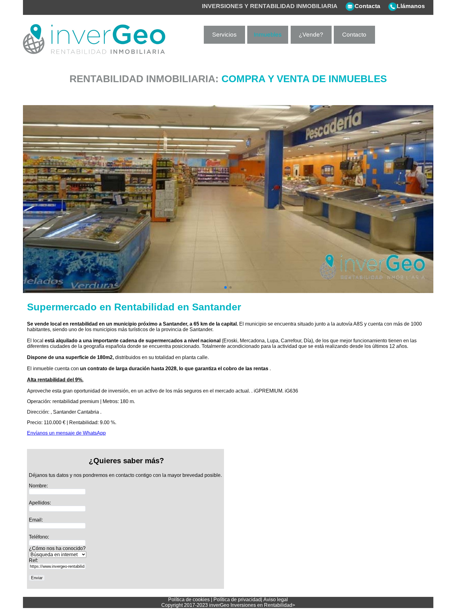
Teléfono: (39, 537)
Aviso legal (275, 599)
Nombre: (38, 485)
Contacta (367, 6)
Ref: (33, 560)
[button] (225, 287)
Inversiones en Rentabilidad (261, 605)
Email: (36, 519)
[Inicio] (95, 53)
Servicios (224, 34)
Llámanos (411, 6)
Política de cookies (189, 599)
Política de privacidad (237, 599)
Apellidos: (40, 502)
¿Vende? (311, 34)
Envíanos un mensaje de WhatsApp (66, 433)
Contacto (354, 34)
